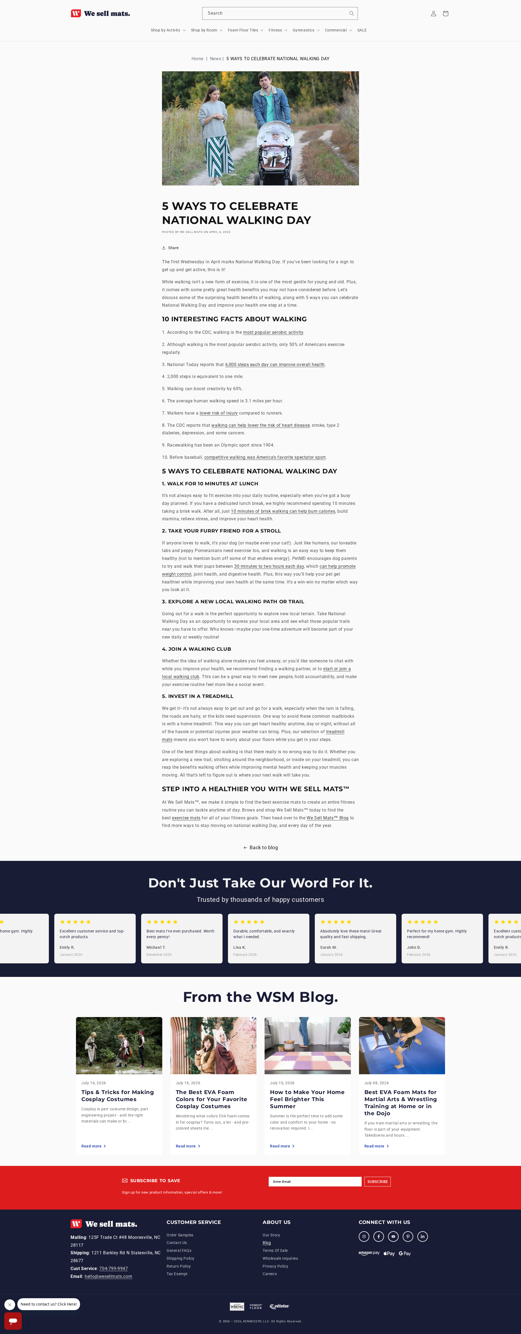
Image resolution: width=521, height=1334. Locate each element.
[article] (119, 1086)
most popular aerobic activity (273, 332)
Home (198, 58)
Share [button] (173, 248)
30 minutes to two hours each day (269, 566)
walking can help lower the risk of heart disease (260, 425)
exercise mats (186, 817)
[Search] (352, 13)
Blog (267, 1242)
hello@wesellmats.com (108, 1276)
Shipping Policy (181, 1258)
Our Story (271, 1235)
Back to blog (264, 847)
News (215, 58)
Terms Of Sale (275, 1250)
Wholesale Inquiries (280, 1258)
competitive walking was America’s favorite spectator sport (265, 457)
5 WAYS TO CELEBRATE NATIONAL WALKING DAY (277, 58)
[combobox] (280, 13)
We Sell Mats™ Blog (328, 817)
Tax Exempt (177, 1274)
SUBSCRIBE (377, 1181)
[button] (168, 30)
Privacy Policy (275, 1266)
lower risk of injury (219, 413)
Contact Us (177, 1242)
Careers (270, 1274)
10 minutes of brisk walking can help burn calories (283, 511)
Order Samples (180, 1235)
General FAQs (179, 1250)
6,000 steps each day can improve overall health (275, 364)
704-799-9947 (113, 1268)
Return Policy (179, 1266)
